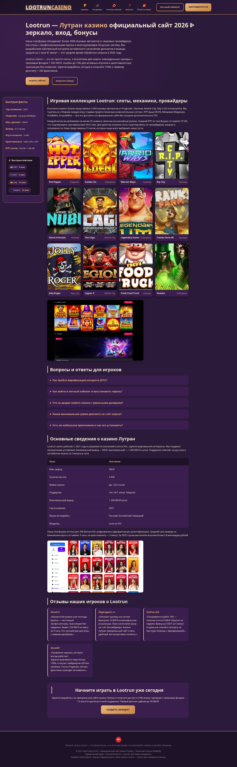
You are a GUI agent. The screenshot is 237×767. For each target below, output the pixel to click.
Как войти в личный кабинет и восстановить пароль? (87, 391)
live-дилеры (97, 7)
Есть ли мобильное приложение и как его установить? (88, 425)
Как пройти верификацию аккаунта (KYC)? (80, 380)
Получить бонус (65, 80)
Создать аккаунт (118, 709)
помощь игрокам (114, 7)
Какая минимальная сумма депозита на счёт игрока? (87, 414)
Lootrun (49, 7)
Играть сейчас (37, 80)
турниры (84, 7)
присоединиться (198, 6)
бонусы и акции (144, 7)
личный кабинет (170, 6)
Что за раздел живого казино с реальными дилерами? (88, 402)
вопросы (129, 7)
